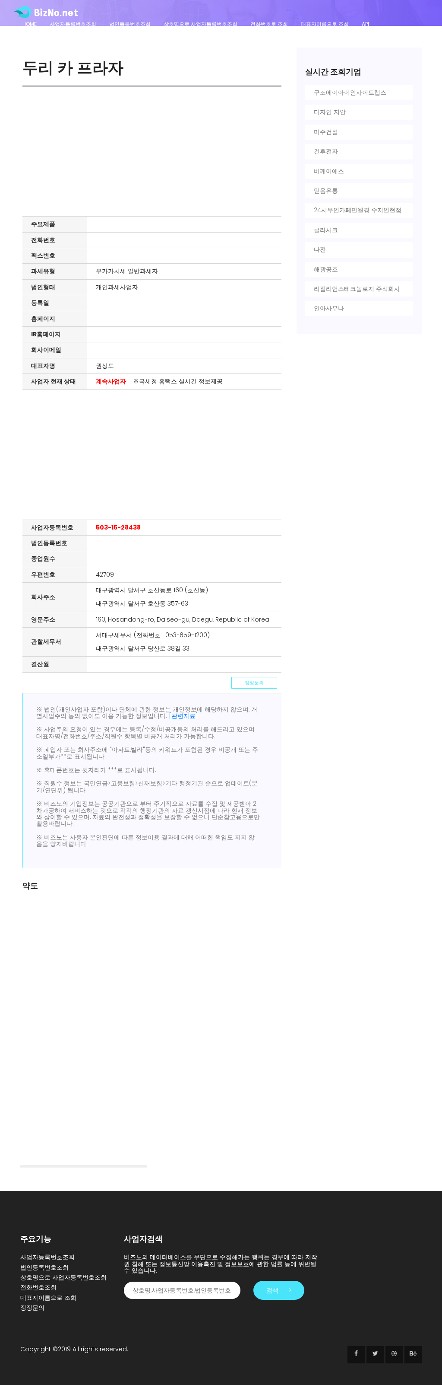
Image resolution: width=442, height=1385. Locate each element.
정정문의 (254, 682)
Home (29, 24)
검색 (272, 1290)
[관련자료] (183, 716)
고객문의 (32, 35)
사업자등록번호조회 (73, 24)
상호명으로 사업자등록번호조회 (200, 24)
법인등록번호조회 (130, 24)
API (365, 24)
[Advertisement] (154, 151)
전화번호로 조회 (269, 24)
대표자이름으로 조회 (325, 24)
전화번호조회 (38, 1287)
